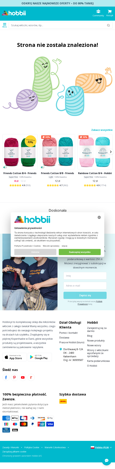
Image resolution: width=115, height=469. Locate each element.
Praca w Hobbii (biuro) (71, 342)
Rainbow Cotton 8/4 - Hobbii (95, 173)
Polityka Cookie (31, 447)
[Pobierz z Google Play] (40, 357)
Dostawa (64, 337)
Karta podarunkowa (98, 361)
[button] (109, 13)
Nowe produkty (96, 340)
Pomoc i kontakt (68, 332)
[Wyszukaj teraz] (108, 25)
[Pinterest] (14, 377)
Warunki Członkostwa (55, 447)
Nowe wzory (94, 345)
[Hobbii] (14, 13)
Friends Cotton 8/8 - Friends (57, 173)
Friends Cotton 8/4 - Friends (19, 173)
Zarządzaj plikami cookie (14, 451)
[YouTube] (22, 377)
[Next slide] (111, 152)
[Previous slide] (4, 152)
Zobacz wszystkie (102, 130)
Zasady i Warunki (10, 447)
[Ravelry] (31, 377)
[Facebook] (6, 377)
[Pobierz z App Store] (14, 357)
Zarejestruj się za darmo (96, 329)
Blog (89, 335)
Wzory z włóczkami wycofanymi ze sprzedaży (97, 353)
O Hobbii (92, 365)
